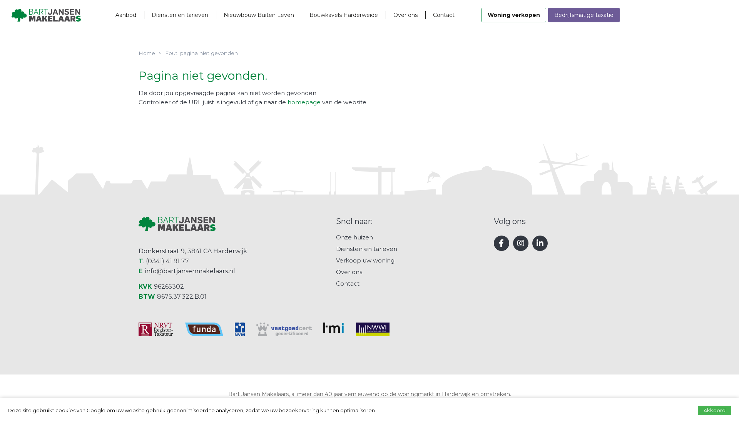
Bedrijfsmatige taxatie (584, 15)
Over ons (405, 15)
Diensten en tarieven (180, 15)
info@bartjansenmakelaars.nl (190, 271)
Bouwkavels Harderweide (343, 15)
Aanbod (125, 15)
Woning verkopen (514, 15)
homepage (304, 102)
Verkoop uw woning (365, 260)
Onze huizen (354, 237)
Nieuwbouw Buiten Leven (259, 15)
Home (147, 53)
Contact (444, 15)
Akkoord (715, 410)
